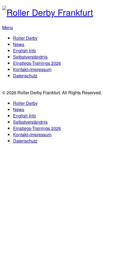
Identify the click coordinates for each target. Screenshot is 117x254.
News (18, 44)
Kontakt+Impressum (32, 69)
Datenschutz (25, 75)
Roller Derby (25, 38)
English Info (24, 50)
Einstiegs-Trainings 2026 (37, 63)
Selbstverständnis (30, 57)
